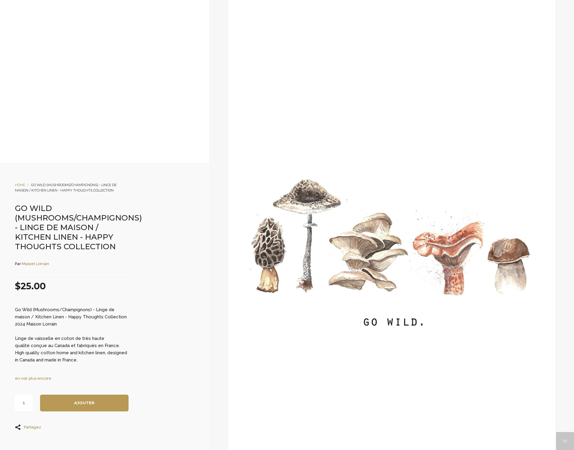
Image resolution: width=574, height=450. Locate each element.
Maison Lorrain (35, 264)
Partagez (32, 427)
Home (20, 185)
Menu (262, 57)
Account (279, 57)
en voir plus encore (33, 378)
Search (295, 57)
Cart (311, 57)
